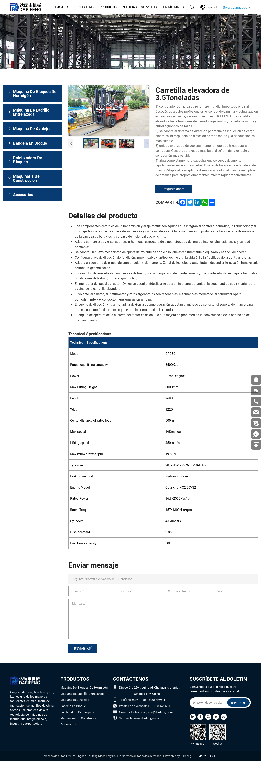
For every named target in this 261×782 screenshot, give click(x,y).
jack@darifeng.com (160, 712)
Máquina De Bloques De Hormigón (84, 687)
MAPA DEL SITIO (208, 756)
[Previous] (70, 143)
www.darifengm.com (147, 718)
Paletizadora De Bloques (77, 712)
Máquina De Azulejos (74, 700)
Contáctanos (172, 7)
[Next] (146, 143)
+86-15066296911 (153, 700)
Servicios (149, 7)
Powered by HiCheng (178, 756)
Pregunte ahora (174, 189)
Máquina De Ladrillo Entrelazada (82, 694)
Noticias (130, 7)
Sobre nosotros (81, 7)
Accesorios (68, 724)
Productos (109, 7)
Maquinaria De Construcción (79, 718)
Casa (59, 7)
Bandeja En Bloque (73, 706)
